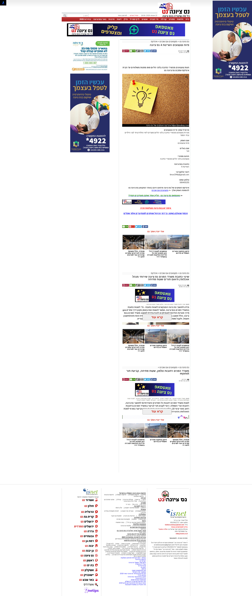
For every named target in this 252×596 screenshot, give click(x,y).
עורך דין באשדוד (140, 564)
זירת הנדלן (134, 545)
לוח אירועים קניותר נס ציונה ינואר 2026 (133, 573)
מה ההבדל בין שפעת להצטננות (135, 585)
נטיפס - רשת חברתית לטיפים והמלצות (133, 558)
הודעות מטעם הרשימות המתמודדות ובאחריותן (130, 539)
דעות (119, 19)
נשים (117, 544)
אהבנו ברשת (126, 544)
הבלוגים (143, 545)
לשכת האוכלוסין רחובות (143, 398)
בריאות (137, 499)
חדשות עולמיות (139, 496)
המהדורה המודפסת (139, 544)
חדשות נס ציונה (123, 545)
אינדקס (154, 41)
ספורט (172, 19)
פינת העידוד (142, 542)
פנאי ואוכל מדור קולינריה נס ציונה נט (131, 531)
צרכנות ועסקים (140, 517)
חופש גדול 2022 (120, 547)
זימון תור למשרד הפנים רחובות (146, 400)
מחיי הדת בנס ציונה (130, 501)
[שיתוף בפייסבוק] (153, 51)
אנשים (145, 19)
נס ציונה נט (184, 41)
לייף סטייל (134, 19)
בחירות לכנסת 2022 (139, 550)
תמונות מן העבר (116, 516)
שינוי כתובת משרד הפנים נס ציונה (174, 304)
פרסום (143, 569)
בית (187, 19)
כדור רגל (143, 504)
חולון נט (143, 567)
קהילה (164, 19)
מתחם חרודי (142, 575)
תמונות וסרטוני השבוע (132, 508)
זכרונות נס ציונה (129, 516)
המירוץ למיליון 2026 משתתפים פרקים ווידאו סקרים (129, 555)
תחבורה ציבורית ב (114, 553)
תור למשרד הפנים (165, 398)
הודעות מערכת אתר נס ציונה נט (133, 548)
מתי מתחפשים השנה (139, 570)
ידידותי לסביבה (140, 506)
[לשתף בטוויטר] (146, 51)
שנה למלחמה (141, 553)
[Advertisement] (154, 61)
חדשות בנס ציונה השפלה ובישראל (132, 493)
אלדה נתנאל (163, 529)
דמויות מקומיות (141, 511)
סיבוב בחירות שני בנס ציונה (137, 577)
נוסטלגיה (142, 514)
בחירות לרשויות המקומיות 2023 (134, 537)
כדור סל (135, 504)
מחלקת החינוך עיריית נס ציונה (136, 535)
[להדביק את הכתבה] (131, 227)
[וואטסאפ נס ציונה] (144, 202)
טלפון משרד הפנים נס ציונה (154, 304)
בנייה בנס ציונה (141, 578)
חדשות (180, 19)
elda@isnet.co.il (182, 534)
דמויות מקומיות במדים (111, 511)
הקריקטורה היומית (128, 553)
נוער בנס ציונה (99, 19)
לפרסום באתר (122, 15)
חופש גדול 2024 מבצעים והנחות (116, 551)
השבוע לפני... (141, 516)
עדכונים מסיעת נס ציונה (138, 551)
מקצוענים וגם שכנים (168, 41)
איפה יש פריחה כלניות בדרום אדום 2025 (132, 583)
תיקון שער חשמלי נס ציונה (137, 562)
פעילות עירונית (128, 499)
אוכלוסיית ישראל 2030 (138, 580)
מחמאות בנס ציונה (139, 526)
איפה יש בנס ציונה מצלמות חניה (156, 208)
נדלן (126, 19)
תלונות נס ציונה (126, 526)
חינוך (144, 499)
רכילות (144, 508)
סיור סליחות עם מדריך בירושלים (135, 581)
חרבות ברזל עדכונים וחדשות (135, 540)
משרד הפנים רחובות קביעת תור (167, 400)
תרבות (112, 19)
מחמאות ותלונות (139, 524)
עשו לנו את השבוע (127, 511)
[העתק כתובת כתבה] (139, 51)
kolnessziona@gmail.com (174, 525)
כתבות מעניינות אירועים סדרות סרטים (117, 550)
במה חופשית (120, 522)
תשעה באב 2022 (114, 548)
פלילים (143, 495)
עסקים (134, 519)
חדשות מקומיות (134, 495)
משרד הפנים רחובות (178, 398)
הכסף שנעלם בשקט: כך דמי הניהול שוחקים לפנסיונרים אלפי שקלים (156, 213)
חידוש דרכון (155, 398)
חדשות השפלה (121, 495)
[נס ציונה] (174, 17)
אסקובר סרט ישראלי (139, 572)
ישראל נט (142, 561)
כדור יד (128, 504)
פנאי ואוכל (142, 532)
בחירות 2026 (85, 19)
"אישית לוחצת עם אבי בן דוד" (136, 522)
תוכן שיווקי (142, 519)
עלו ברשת (119, 508)
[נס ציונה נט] (172, 504)
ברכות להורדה (133, 547)
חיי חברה (154, 19)
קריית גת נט (142, 566)
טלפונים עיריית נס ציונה (136, 534)
